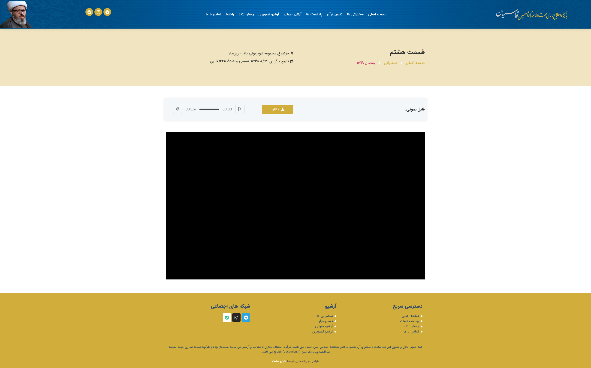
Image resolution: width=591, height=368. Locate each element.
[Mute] (177, 109)
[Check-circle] (89, 12)
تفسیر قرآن (334, 14)
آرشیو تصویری (269, 14)
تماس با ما (213, 14)
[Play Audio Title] (239, 109)
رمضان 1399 (366, 63)
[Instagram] (98, 12)
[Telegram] (107, 12)
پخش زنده (246, 14)
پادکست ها (314, 14)
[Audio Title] (209, 109)
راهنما (230, 14)
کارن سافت (279, 361)
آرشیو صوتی (293, 14)
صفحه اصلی (377, 14)
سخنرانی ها (355, 14)
